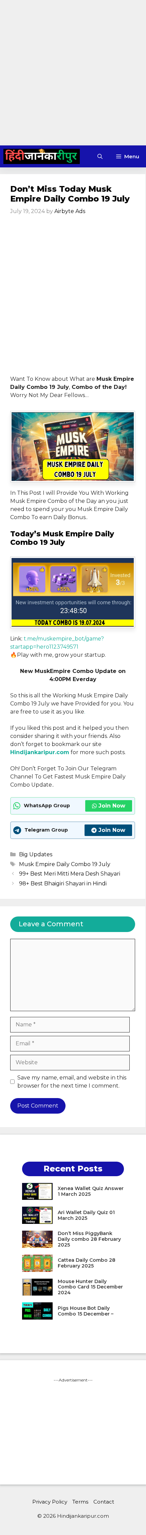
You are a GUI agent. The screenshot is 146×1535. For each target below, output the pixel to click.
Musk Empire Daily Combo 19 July (64, 864)
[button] (100, 156)
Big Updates (35, 854)
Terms (80, 1501)
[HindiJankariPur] (41, 156)
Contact (103, 1501)
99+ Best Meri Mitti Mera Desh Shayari (69, 873)
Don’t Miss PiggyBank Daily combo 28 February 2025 (89, 1239)
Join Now (111, 806)
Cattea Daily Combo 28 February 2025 (86, 1263)
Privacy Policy (49, 1501)
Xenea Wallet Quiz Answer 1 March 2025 (91, 1191)
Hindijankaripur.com (39, 752)
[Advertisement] (73, 72)
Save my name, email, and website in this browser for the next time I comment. (71, 1081)
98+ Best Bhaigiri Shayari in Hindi (63, 883)
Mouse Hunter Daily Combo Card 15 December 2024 (90, 1287)
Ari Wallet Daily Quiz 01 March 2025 (86, 1215)
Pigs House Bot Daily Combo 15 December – (85, 1311)
